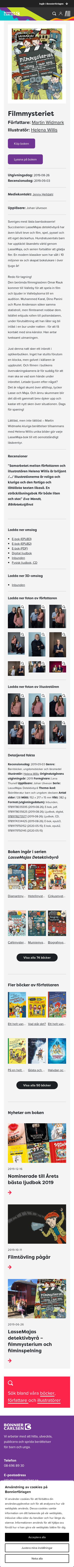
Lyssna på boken (25, 159)
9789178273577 (17, 816)
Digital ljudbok (22, 553)
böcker (47, 1393)
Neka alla (37, 1558)
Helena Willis (44, 130)
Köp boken (21, 143)
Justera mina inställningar (37, 1548)
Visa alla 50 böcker (37, 1085)
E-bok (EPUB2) (22, 543)
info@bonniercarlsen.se (21, 1480)
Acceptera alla (37, 1537)
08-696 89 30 (14, 1465)
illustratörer (49, 1400)
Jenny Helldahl (43, 194)
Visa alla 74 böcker (37, 957)
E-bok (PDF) (20, 548)
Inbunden (18, 557)
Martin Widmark (48, 122)
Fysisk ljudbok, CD (24, 562)
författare (18, 1400)
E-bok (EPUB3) (22, 538)
